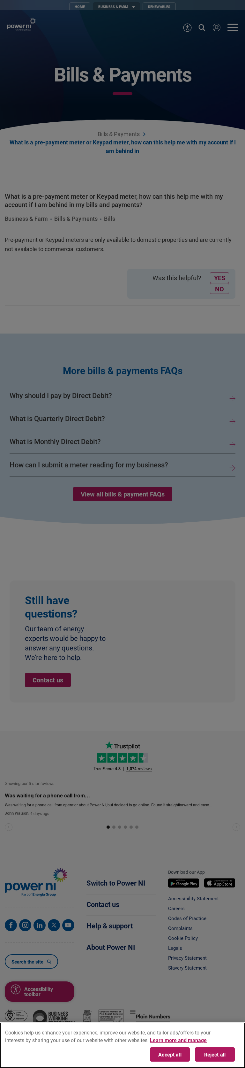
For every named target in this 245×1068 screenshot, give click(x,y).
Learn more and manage (178, 1040)
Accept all (170, 1054)
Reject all (215, 1054)
